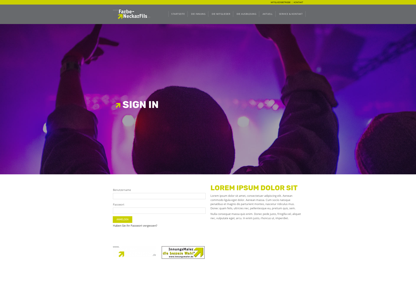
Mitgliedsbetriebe (281, 2)
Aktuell (268, 13)
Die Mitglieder (221, 13)
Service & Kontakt (291, 13)
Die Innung (198, 13)
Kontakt (298, 2)
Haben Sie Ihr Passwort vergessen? (135, 225)
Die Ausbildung (246, 13)
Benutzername (122, 190)
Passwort (118, 204)
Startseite (178, 13)
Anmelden (123, 219)
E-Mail (234, 260)
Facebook (232, 264)
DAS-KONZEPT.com (183, 276)
